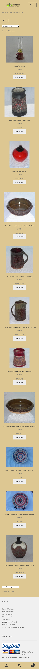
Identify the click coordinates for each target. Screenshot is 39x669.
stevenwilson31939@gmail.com (13, 627)
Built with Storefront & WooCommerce (15, 657)
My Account (6, 665)
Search (19, 665)
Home (6, 12)
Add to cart (20, 77)
